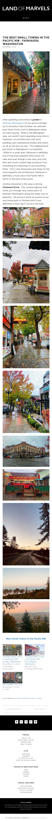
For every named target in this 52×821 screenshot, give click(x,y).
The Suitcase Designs (38, 818)
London (26, 772)
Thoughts (26, 756)
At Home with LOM (26, 758)
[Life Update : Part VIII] (12, 677)
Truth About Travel (26, 740)
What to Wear (26, 744)
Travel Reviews (26, 783)
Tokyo (26, 776)
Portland (26, 754)
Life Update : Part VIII (12, 685)
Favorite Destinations (26, 767)
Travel (26, 735)
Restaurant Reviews (26, 788)
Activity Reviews (26, 790)
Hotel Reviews (26, 786)
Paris (26, 770)
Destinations (26, 742)
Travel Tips (26, 738)
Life (26, 751)
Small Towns (36, 698)
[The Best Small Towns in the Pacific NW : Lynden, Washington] (12, 650)
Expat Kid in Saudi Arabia (26, 760)
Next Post (39, 709)
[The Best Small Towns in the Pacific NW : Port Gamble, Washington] (35, 650)
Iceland (26, 774)
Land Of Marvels (26, 8)
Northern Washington (13, 123)
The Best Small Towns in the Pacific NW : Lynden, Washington (12, 659)
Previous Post (14, 709)
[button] (26, 19)
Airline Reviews (26, 792)
